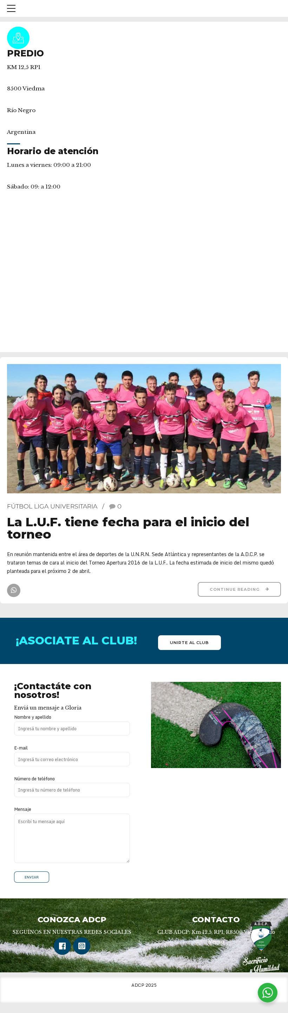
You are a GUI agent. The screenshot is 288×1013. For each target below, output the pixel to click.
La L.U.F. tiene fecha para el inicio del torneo (128, 528)
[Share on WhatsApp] (13, 590)
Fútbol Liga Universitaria (52, 506)
